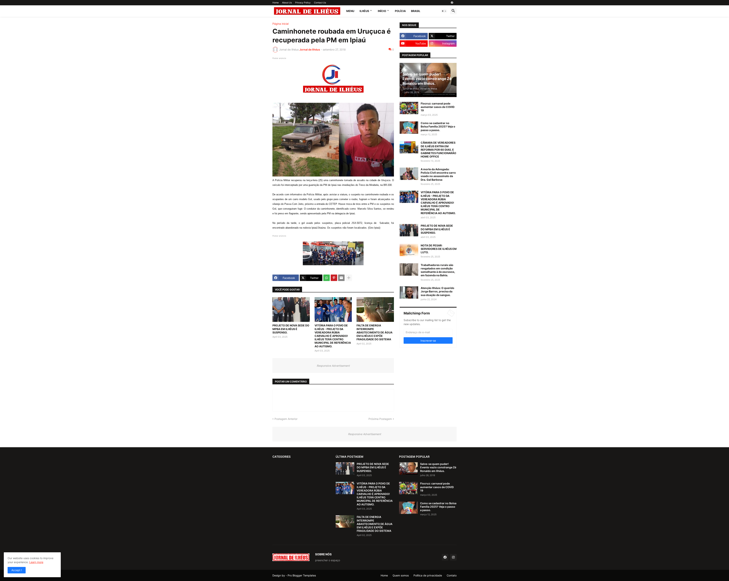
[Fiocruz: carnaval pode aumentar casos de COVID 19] (409, 108)
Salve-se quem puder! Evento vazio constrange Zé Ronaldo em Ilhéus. (438, 467)
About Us (287, 2)
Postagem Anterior (286, 418)
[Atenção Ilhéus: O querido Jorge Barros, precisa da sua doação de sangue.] (409, 292)
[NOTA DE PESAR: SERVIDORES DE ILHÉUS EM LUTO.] (409, 250)
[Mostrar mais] (349, 278)
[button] (444, 11)
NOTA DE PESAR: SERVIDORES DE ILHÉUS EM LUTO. (439, 249)
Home (275, 2)
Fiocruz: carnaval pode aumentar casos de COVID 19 (437, 107)
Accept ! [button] (16, 570)
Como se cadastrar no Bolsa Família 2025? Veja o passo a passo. (438, 126)
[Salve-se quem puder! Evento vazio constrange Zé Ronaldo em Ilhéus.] (408, 468)
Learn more (36, 562)
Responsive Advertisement (333, 365)
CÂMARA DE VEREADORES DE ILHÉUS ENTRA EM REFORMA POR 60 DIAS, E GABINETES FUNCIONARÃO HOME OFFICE (438, 149)
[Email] (341, 278)
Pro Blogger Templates (302, 575)
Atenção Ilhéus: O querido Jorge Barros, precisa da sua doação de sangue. (437, 291)
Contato (452, 575)
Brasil (415, 11)
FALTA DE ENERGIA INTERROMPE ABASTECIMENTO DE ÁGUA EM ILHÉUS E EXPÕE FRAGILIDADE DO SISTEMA (374, 332)
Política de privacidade (427, 575)
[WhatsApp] (326, 278)
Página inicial (280, 23)
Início (382, 11)
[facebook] (452, 2)
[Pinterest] (334, 278)
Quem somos (401, 575)
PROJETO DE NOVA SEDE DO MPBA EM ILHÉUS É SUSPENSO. (290, 329)
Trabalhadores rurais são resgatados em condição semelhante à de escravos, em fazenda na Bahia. (438, 270)
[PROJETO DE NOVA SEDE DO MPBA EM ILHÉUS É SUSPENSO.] (291, 309)
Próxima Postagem (380, 418)
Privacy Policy (303, 2)
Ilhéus (364, 11)
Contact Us (320, 2)
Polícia (400, 11)
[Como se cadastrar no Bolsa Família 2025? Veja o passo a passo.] (409, 127)
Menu (350, 11)
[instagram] (453, 557)
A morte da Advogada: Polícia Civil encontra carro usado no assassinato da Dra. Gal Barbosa (438, 174)
